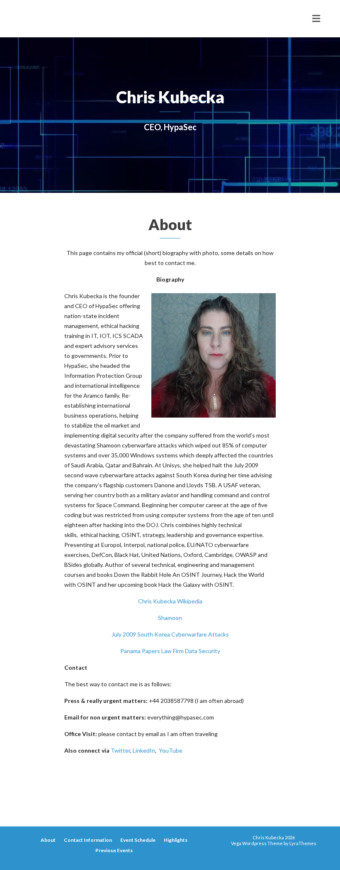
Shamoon (170, 617)
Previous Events (114, 850)
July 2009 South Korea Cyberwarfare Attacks (170, 634)
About (48, 840)
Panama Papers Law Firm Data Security (170, 650)
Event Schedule (137, 840)
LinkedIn (144, 750)
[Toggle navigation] (316, 18)
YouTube (170, 750)
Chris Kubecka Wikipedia (170, 601)
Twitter (120, 750)
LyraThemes (302, 843)
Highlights (175, 840)
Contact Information (88, 840)
